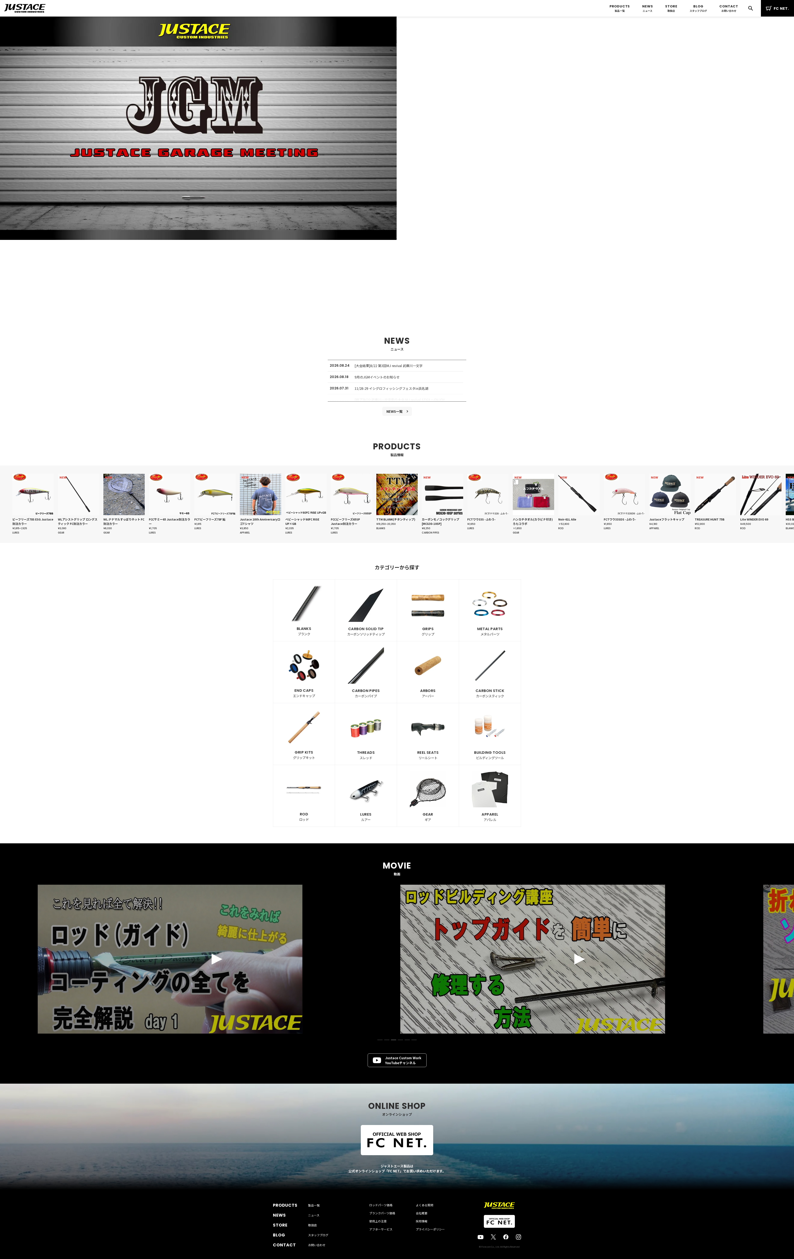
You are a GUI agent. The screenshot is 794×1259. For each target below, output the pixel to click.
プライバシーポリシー (430, 1229)
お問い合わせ (728, 10)
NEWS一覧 (394, 411)
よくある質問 (424, 1205)
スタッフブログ (698, 10)
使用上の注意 (378, 1221)
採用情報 (421, 1221)
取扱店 (671, 10)
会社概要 (421, 1213)
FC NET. (781, 8)
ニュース (647, 10)
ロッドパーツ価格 (380, 1205)
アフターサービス (380, 1229)
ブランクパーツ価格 (382, 1213)
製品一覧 (620, 10)
